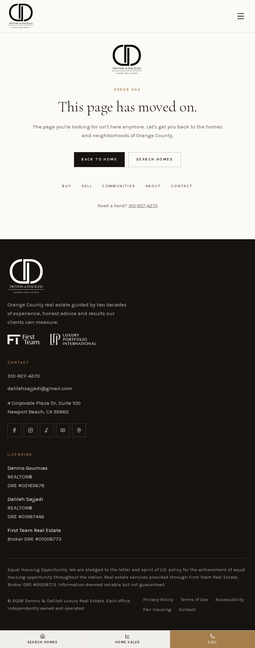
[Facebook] (14, 430)
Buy (66, 186)
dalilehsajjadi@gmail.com (39, 388)
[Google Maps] (79, 430)
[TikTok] (46, 430)
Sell (86, 186)
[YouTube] (63, 430)
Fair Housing (157, 609)
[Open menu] (241, 16)
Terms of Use (194, 599)
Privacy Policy (158, 599)
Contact (182, 186)
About (153, 186)
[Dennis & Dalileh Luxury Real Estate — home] (21, 16)
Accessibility (230, 599)
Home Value (127, 642)
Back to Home (99, 159)
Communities (118, 186)
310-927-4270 (143, 205)
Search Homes (154, 159)
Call (212, 642)
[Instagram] (30, 430)
